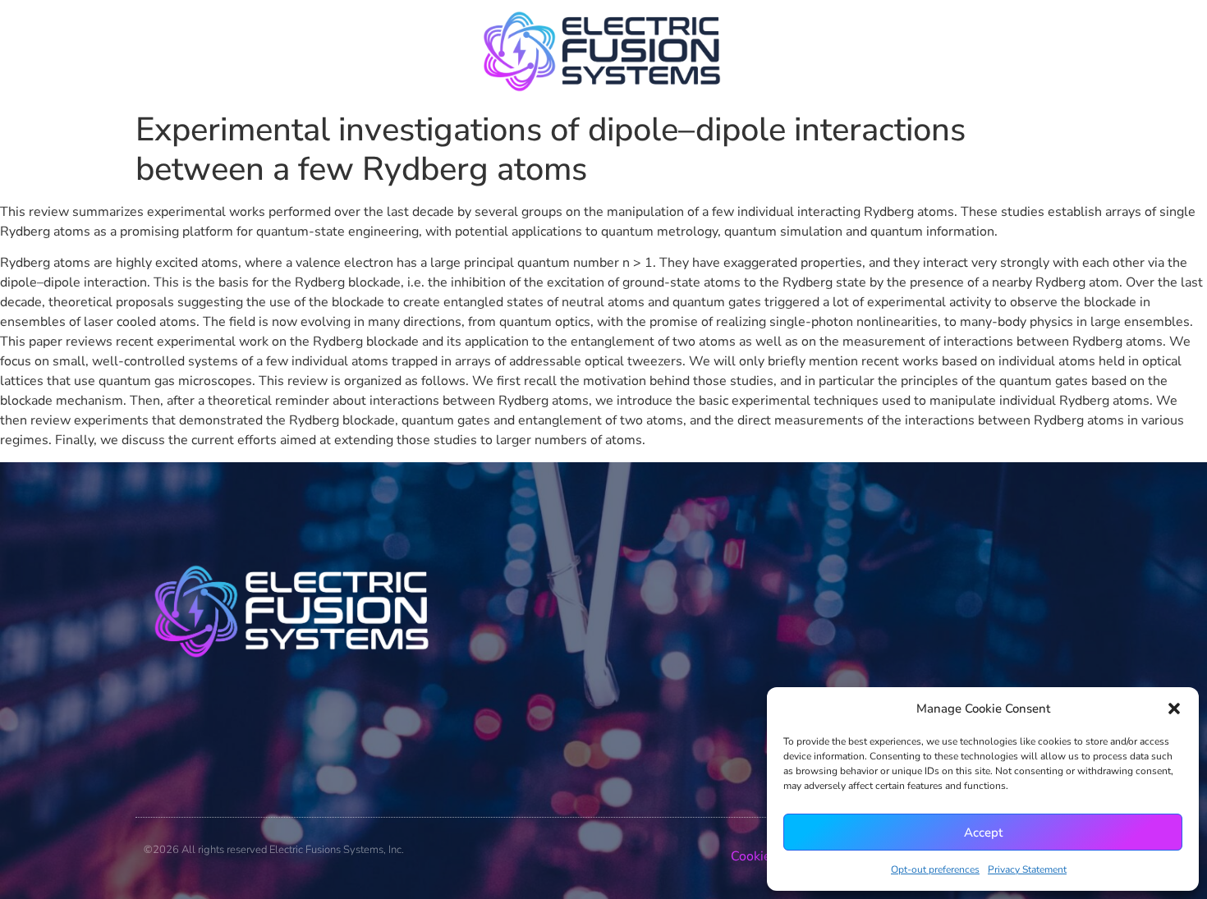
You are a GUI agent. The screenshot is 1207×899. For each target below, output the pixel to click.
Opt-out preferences (935, 869)
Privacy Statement (1027, 869)
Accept (983, 832)
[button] (1174, 708)
